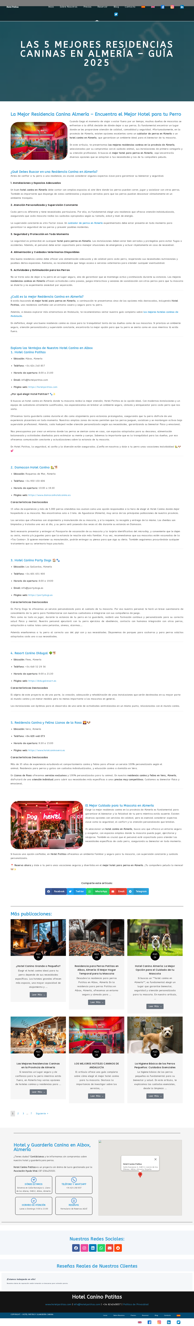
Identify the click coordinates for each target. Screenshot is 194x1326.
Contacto (130, 6)
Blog (116, 6)
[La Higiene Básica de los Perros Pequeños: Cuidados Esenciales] (155, 1034)
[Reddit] (118, 1248)
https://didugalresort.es (42, 681)
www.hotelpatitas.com (58, 1304)
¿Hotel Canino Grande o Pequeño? (38, 966)
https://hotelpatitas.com (42, 387)
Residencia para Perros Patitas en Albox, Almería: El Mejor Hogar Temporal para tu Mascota (97, 969)
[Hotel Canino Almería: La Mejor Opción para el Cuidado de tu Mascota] (155, 937)
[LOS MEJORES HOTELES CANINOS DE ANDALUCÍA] (96, 1034)
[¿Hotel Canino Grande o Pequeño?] (38, 937)
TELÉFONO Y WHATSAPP (74, 1184)
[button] (56, 891)
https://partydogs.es (40, 595)
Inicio (51, 6)
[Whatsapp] (101, 1248)
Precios (88, 6)
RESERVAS (74, 1205)
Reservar (102, 6)
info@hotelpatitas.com (87, 1304)
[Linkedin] (93, 1248)
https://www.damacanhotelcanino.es (49, 495)
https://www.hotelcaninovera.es (46, 750)
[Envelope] (109, 1248)
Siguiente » (42, 1113)
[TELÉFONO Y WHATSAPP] (74, 1180)
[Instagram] (84, 1248)
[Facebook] (76, 1248)
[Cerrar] (155, 1159)
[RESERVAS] (74, 1200)
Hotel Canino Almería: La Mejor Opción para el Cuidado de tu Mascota (155, 969)
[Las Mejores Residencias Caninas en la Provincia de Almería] (38, 1034)
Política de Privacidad (136, 1304)
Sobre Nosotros (68, 6)
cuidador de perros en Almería (85, 223)
